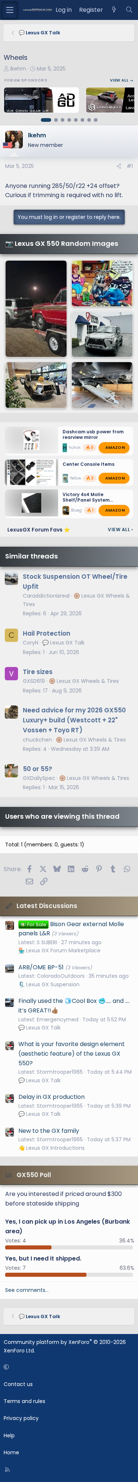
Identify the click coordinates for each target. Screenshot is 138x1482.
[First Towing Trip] (36, 308)
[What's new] (114, 10)
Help (9, 1435)
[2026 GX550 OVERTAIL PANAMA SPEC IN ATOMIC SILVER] (36, 385)
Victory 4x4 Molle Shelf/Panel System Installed (86, 500)
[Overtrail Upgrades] (102, 385)
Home (11, 1452)
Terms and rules (24, 1401)
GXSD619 (34, 681)
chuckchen (37, 739)
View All (120, 529)
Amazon (115, 447)
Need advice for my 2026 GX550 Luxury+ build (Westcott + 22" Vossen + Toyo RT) (74, 720)
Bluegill (78, 510)
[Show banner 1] (46, 120)
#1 (130, 166)
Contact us (18, 1384)
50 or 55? (37, 768)
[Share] (119, 166)
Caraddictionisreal (46, 595)
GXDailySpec (39, 778)
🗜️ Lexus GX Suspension (48, 984)
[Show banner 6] (82, 120)
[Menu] (9, 9)
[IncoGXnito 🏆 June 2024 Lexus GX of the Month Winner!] (102, 334)
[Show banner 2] (56, 120)
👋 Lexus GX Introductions (51, 1148)
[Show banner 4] (69, 120)
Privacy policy (21, 1418)
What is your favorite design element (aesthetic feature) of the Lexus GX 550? (71, 1053)
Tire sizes (38, 671)
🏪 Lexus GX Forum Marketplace (59, 950)
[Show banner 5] (76, 120)
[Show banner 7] (89, 120)
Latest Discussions (47, 905)
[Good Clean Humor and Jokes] (102, 283)
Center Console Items (88, 464)
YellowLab (79, 478)
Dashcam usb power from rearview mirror (93, 434)
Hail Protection (46, 633)
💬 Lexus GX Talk (63, 642)
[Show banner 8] (96, 120)
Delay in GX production (51, 1097)
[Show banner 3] (62, 120)
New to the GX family (48, 1131)
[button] (68, 1366)
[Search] (129, 10)
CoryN (30, 642)
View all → (122, 80)
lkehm (18, 68)
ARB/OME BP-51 (41, 967)
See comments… (27, 1290)
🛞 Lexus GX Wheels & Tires (84, 681)
